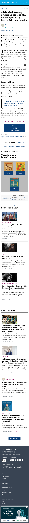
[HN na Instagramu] (15, 460)
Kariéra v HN (5, 481)
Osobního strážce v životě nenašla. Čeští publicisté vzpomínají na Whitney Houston (14, 288)
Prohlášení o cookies (6, 490)
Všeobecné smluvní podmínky (9, 494)
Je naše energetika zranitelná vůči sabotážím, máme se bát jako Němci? (14, 384)
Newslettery (5, 504)
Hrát (8, 173)
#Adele (4, 146)
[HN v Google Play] (7, 467)
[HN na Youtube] (22, 460)
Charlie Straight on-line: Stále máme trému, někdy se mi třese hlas (13, 227)
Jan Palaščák (10, 379)
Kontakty (4, 473)
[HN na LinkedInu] (17, 460)
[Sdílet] (24, 8)
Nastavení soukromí (6, 492)
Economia (4, 478)
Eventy (3, 501)
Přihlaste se (21, 142)
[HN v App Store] (17, 467)
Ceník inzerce (5, 483)
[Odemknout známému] (27, 8)
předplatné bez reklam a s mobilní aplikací (12, 136)
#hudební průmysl (20, 146)
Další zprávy (14, 438)
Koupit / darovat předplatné (8, 499)
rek (6, 24)
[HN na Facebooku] (13, 460)
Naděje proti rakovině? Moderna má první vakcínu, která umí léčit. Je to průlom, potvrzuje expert (14, 361)
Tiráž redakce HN (6, 476)
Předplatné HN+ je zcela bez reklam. (20, 205)
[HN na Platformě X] (11, 460)
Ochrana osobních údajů (7, 487)
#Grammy (11, 146)
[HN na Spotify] (20, 460)
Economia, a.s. (11, 451)
